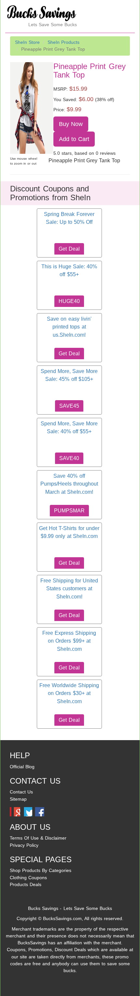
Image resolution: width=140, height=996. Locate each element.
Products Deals (25, 884)
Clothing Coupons (28, 877)
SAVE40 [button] (69, 458)
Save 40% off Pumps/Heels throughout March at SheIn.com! (69, 484)
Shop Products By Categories (40, 870)
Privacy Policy (24, 845)
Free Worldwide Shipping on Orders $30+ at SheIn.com (69, 693)
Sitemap (18, 799)
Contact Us (21, 791)
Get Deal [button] (69, 249)
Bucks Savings (43, 908)
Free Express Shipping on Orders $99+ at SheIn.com (69, 641)
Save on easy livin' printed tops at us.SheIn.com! (69, 327)
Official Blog (22, 766)
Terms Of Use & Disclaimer (38, 838)
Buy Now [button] (71, 124)
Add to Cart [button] (74, 139)
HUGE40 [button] (69, 301)
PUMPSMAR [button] (69, 510)
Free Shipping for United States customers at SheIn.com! (69, 588)
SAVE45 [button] (69, 406)
